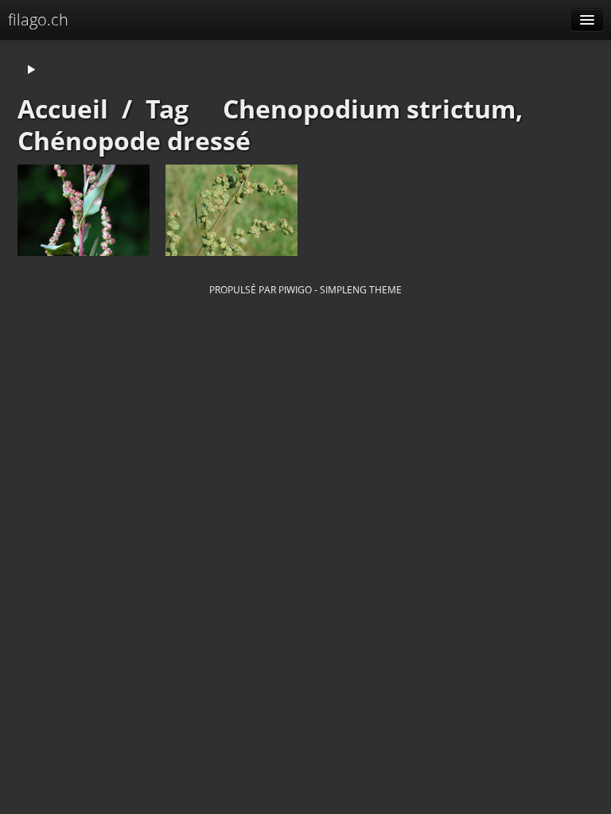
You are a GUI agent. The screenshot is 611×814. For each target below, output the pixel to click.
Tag (167, 108)
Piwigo (295, 289)
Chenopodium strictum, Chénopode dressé (270, 124)
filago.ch (38, 19)
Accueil (63, 108)
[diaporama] (31, 70)
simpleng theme (361, 289)
